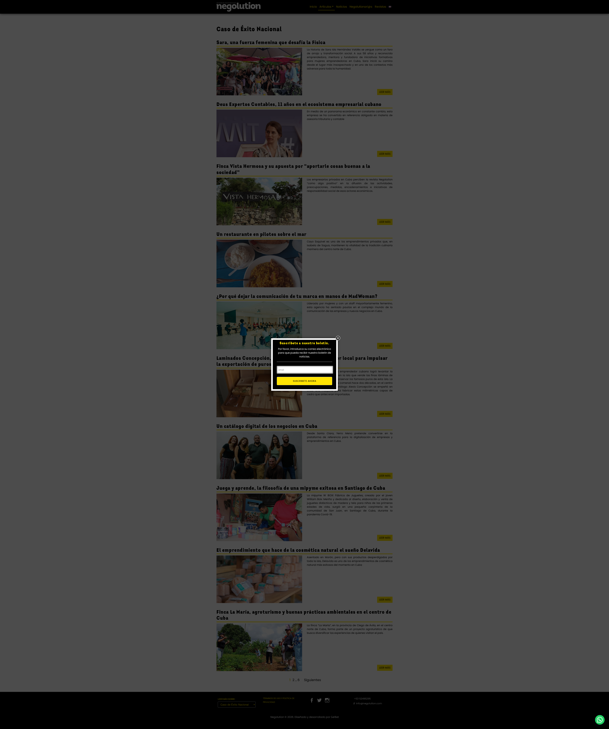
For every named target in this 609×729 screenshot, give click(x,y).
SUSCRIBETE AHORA (304, 381)
